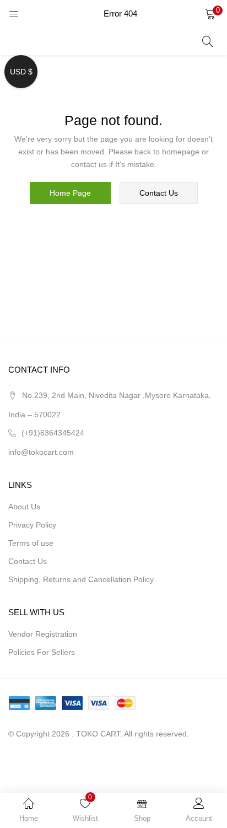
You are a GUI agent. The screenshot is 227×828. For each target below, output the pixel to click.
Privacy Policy (32, 524)
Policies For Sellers (41, 652)
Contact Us (27, 561)
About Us (24, 506)
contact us (158, 193)
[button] (210, 14)
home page (70, 193)
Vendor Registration (42, 634)
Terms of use (30, 543)
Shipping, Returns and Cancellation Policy (81, 579)
